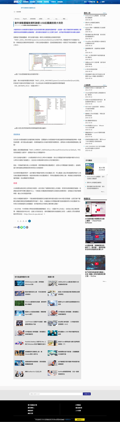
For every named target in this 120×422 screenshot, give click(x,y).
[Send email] (27, 227)
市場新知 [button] (53, 2)
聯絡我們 (30, 410)
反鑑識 (40, 18)
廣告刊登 (30, 413)
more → (105, 13)
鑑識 (64, 18)
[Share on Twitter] (24, 227)
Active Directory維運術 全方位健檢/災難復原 (95, 178)
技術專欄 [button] (39, 2)
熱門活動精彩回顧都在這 (28, 8)
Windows (17, 18)
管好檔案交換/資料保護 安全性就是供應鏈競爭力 (95, 187)
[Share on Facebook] (19, 227)
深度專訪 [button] (46, 2)
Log (56, 18)
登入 (85, 2)
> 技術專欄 (18, 12)
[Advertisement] (47, 253)
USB (48, 18)
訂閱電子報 (91, 2)
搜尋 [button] (103, 2)
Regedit (25, 18)
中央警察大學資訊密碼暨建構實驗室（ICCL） (32, 25)
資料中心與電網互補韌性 (94, 182)
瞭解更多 (68, 420)
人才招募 (77, 410)
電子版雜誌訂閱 (32, 405)
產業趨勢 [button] (32, 2)
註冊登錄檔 (32, 18)
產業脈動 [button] (60, 2)
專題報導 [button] (25, 2)
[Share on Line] (21, 227)
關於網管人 (30, 408)
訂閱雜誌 (77, 405)
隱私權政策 (78, 408)
